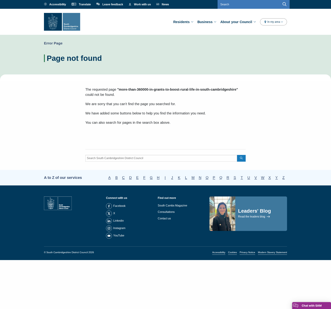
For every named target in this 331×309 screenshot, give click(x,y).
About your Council (236, 22)
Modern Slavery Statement (272, 252)
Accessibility (218, 252)
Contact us (164, 218)
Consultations (166, 211)
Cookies (232, 252)
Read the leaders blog (252, 216)
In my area (273, 21)
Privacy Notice (247, 252)
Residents (181, 22)
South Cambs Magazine (172, 205)
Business (205, 22)
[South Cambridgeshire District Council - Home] (62, 22)
